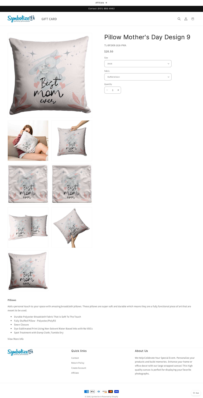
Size (106, 57)
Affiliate (75, 372)
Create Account (78, 367)
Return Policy (77, 362)
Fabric (107, 71)
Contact (75, 357)
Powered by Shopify (110, 396)
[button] (179, 19)
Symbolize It (97, 396)
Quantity (108, 84)
